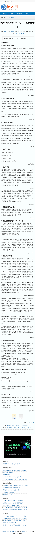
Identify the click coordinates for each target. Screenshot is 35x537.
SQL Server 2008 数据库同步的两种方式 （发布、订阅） (16, 470)
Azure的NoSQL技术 (8, 494)
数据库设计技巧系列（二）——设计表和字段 (18, 425)
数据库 (12, 17)
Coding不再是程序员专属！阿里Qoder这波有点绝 (15, 518)
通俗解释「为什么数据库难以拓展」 (11, 490)
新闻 (5, 1)
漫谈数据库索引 (7, 474)
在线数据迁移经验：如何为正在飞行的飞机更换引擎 (15, 485)
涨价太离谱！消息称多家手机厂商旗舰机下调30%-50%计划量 (18, 509)
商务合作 (14, 532)
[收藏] (22, 33)
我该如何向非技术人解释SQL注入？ (11, 487)
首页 (1, 1)
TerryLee (6, 31)
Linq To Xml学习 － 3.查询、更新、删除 (12, 477)
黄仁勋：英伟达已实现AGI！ (10, 522)
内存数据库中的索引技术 (9, 492)
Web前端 (26, 14)
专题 (12, 14)
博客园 (12, 31)
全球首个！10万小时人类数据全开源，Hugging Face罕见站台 (18, 525)
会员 (11, 1)
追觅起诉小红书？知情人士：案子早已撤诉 (13, 503)
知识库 (5, 14)
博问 (8, 1)
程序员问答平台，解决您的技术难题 (11, 464)
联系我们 (9, 532)
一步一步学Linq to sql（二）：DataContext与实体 (15, 479)
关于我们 (4, 532)
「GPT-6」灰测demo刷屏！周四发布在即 (13, 500)
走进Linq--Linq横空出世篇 (9, 472)
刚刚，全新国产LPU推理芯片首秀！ (11, 505)
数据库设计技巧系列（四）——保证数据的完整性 (19, 428)
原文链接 (18, 33)
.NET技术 (19, 14)
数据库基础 (31, 422)
